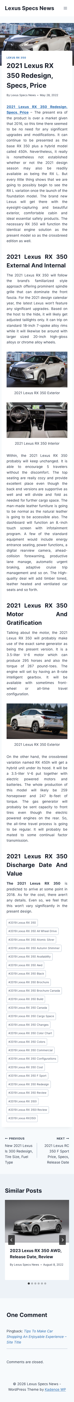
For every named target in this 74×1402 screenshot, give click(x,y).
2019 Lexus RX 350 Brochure (28, 982)
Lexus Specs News (23, 95)
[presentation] (37, 1221)
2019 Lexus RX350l (22, 1118)
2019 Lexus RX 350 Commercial (30, 1050)
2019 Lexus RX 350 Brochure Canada (34, 990)
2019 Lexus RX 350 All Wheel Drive (32, 931)
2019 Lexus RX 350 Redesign (28, 1084)
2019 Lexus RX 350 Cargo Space (31, 1016)
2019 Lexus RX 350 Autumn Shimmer (34, 948)
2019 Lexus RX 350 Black (26, 973)
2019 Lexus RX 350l (22, 1101)
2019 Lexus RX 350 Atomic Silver (31, 939)
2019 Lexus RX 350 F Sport (27, 1075)
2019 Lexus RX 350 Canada (27, 1007)
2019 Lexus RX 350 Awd (25, 965)
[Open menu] (65, 8)
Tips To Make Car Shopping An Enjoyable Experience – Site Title (37, 1336)
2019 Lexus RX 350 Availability (29, 956)
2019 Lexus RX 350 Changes (28, 1024)
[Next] (62, 1240)
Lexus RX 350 (16, 57)
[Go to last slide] (11, 1240)
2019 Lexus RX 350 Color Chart (30, 1033)
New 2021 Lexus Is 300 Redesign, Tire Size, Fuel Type (19, 1150)
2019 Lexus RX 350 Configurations (32, 1058)
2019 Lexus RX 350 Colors (26, 1041)
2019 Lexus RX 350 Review (27, 1092)
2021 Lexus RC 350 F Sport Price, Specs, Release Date (56, 1150)
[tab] (29, 1283)
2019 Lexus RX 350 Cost (25, 1067)
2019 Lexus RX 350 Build (25, 999)
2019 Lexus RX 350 (22, 922)
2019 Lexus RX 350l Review (27, 1109)
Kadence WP (55, 1389)
